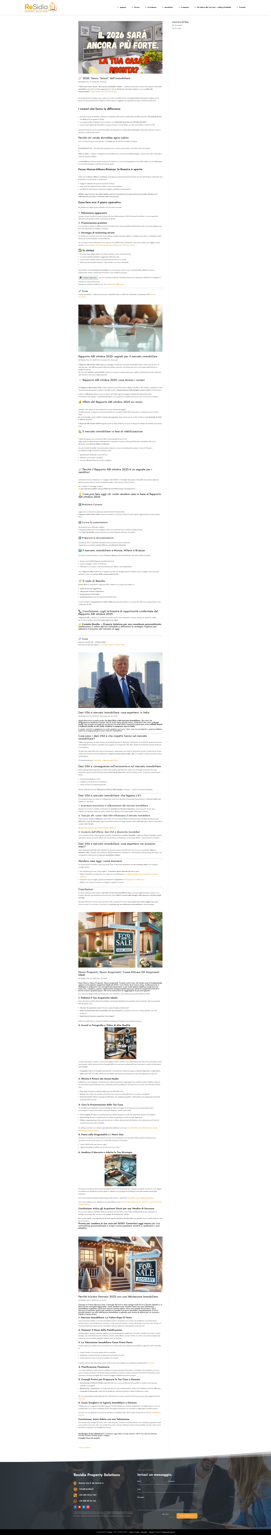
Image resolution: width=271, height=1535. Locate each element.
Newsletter (169, 7)
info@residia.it (86, 1489)
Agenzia (123, 7)
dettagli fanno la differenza (134, 880)
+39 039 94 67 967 (87, 1495)
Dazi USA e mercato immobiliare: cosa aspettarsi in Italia (113, 712)
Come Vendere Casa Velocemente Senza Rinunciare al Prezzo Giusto (109, 245)
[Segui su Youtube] (79, 1507)
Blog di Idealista (148, 1198)
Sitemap (151, 1532)
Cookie (137, 1532)
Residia (83, 82)
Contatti (242, 7)
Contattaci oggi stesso (89, 278)
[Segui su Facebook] (75, 1507)
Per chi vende (101, 82)
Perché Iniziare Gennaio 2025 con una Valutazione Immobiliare (118, 1297)
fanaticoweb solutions (168, 1532)
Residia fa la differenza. (115, 284)
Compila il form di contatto (89, 1438)
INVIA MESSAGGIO (187, 1516)
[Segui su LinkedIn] (83, 1507)
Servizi (136, 7)
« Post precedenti (84, 1448)
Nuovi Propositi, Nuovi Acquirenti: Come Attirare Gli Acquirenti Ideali (118, 973)
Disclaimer (144, 1532)
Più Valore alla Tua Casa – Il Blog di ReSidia (214, 7)
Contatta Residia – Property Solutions (102, 624)
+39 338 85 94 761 (87, 1501)
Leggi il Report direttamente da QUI (103, 91)
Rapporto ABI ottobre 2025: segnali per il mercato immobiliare (117, 356)
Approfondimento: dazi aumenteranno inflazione (98, 828)
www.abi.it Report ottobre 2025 (112, 645)
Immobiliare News (133, 1198)
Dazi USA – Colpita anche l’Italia (106, 760)
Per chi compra (102, 360)
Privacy (131, 1532)
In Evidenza (152, 7)
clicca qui (150, 1363)
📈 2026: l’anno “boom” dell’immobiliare (104, 78)
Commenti (185, 7)
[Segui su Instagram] (88, 1507)
